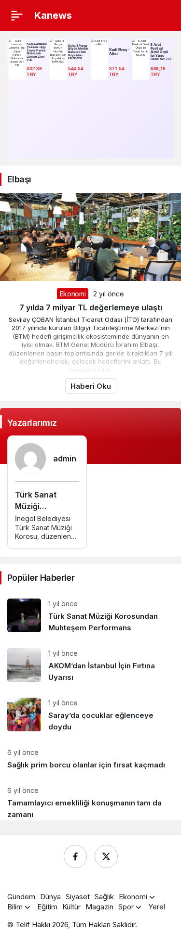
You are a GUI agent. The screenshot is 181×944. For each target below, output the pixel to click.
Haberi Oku (90, 386)
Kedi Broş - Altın (119, 52)
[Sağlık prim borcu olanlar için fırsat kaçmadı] (90, 759)
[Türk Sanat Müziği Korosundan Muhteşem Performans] (90, 616)
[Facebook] (75, 856)
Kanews (53, 15)
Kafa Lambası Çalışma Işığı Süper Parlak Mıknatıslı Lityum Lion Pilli (37, 52)
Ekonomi (73, 294)
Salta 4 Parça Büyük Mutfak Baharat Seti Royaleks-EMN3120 (78, 52)
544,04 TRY (76, 71)
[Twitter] (106, 856)
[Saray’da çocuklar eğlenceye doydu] (90, 715)
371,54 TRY (117, 71)
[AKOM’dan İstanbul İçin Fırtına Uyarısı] (90, 665)
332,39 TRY (35, 71)
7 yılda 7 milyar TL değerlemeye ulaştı (90, 307)
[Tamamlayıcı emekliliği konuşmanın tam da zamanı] (90, 799)
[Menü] (17, 15)
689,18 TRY (159, 71)
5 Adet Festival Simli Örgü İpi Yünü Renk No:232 (161, 52)
